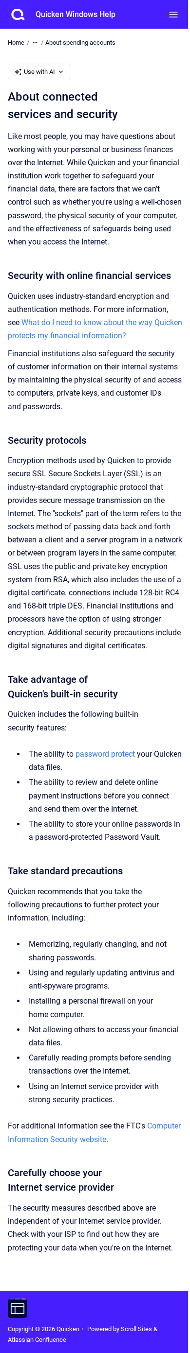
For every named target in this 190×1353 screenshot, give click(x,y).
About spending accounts (80, 42)
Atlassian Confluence (37, 1339)
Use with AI (39, 71)
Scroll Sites (136, 1329)
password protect (105, 754)
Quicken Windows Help (75, 14)
